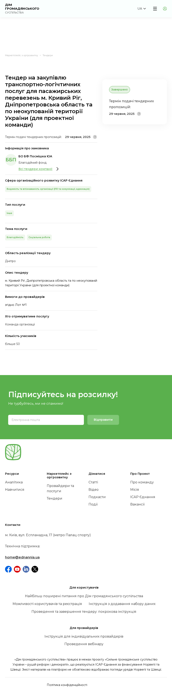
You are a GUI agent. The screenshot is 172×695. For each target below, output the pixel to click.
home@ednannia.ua (22, 557)
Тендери (48, 55)
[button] (141, 8)
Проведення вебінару (83, 644)
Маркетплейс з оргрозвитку (21, 55)
